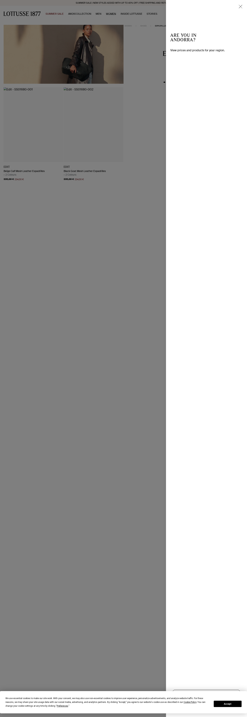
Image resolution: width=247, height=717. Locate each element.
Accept (227, 704)
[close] (240, 6)
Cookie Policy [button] (190, 702)
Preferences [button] (62, 706)
